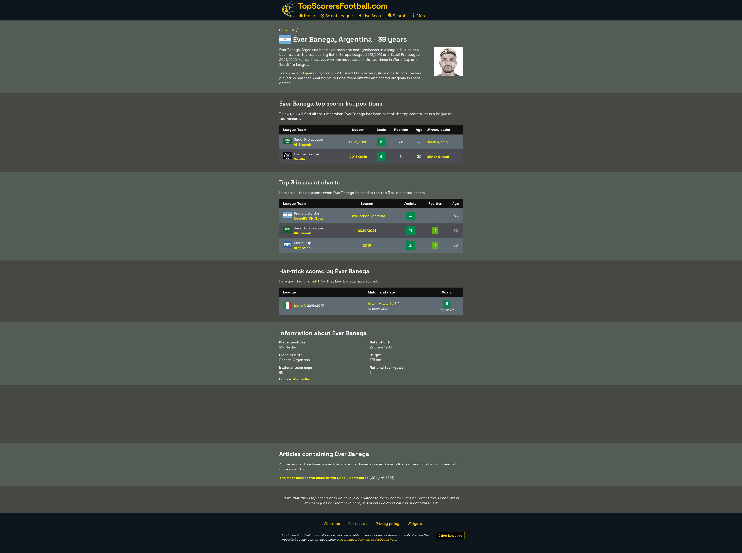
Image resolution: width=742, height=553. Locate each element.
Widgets (415, 523)
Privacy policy (387, 523)
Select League (338, 15)
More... (422, 15)
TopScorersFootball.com (342, 6)
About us (332, 523)
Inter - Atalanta (380, 303)
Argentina (302, 248)
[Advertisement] (371, 414)
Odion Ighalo (437, 142)
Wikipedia (301, 379)
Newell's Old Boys (308, 218)
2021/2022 (358, 142)
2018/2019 (358, 156)
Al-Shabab (302, 144)
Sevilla (299, 159)
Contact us (357, 523)
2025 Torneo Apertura (366, 216)
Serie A (309, 305)
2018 (367, 245)
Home (309, 15)
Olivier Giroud (438, 156)
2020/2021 (367, 230)
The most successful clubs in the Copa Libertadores (323, 477)
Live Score (372, 15)
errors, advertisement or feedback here (367, 540)
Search (399, 15)
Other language (450, 536)
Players (286, 30)
